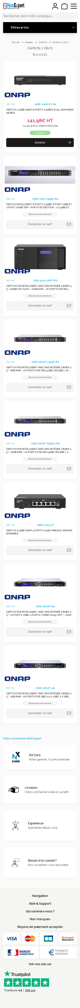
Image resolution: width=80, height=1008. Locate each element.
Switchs (43, 42)
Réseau (29, 42)
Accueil (16, 42)
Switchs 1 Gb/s (60, 42)
